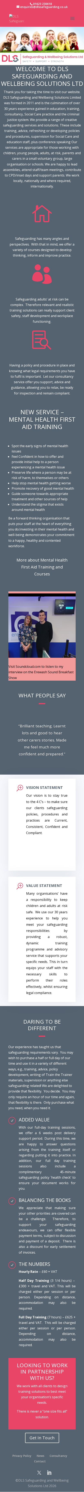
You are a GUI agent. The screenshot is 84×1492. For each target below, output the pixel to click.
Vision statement (44, 787)
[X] (39, 1472)
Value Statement (44, 885)
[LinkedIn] (49, 1473)
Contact (40, 1461)
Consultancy (58, 1456)
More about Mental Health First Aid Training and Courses (42, 567)
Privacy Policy (21, 1456)
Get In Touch (42, 1438)
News (40, 1456)
